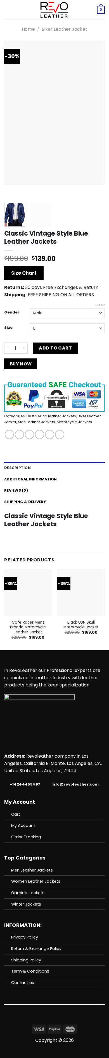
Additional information (30, 479)
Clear (100, 305)
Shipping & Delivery (25, 501)
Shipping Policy (26, 960)
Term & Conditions (30, 971)
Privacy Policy (24, 937)
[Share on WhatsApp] (9, 434)
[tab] (54, 467)
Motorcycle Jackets (74, 422)
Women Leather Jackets (35, 881)
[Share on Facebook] (19, 434)
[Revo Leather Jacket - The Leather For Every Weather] (54, 10)
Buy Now (21, 364)
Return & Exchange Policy (36, 948)
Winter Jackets (26, 904)
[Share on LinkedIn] (59, 434)
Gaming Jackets (27, 893)
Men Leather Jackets (36, 422)
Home (28, 29)
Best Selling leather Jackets (51, 416)
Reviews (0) (16, 490)
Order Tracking (26, 837)
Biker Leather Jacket (64, 29)
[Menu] (7, 9)
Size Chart (24, 273)
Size (8, 328)
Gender (11, 312)
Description (17, 467)
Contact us (22, 982)
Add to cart (55, 348)
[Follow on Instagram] (58, 1020)
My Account (23, 825)
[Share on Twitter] (29, 434)
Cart (15, 814)
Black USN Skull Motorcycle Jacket (81, 625)
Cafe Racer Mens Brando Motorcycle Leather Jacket (28, 627)
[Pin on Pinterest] (49, 434)
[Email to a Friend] (39, 434)
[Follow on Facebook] (51, 1020)
